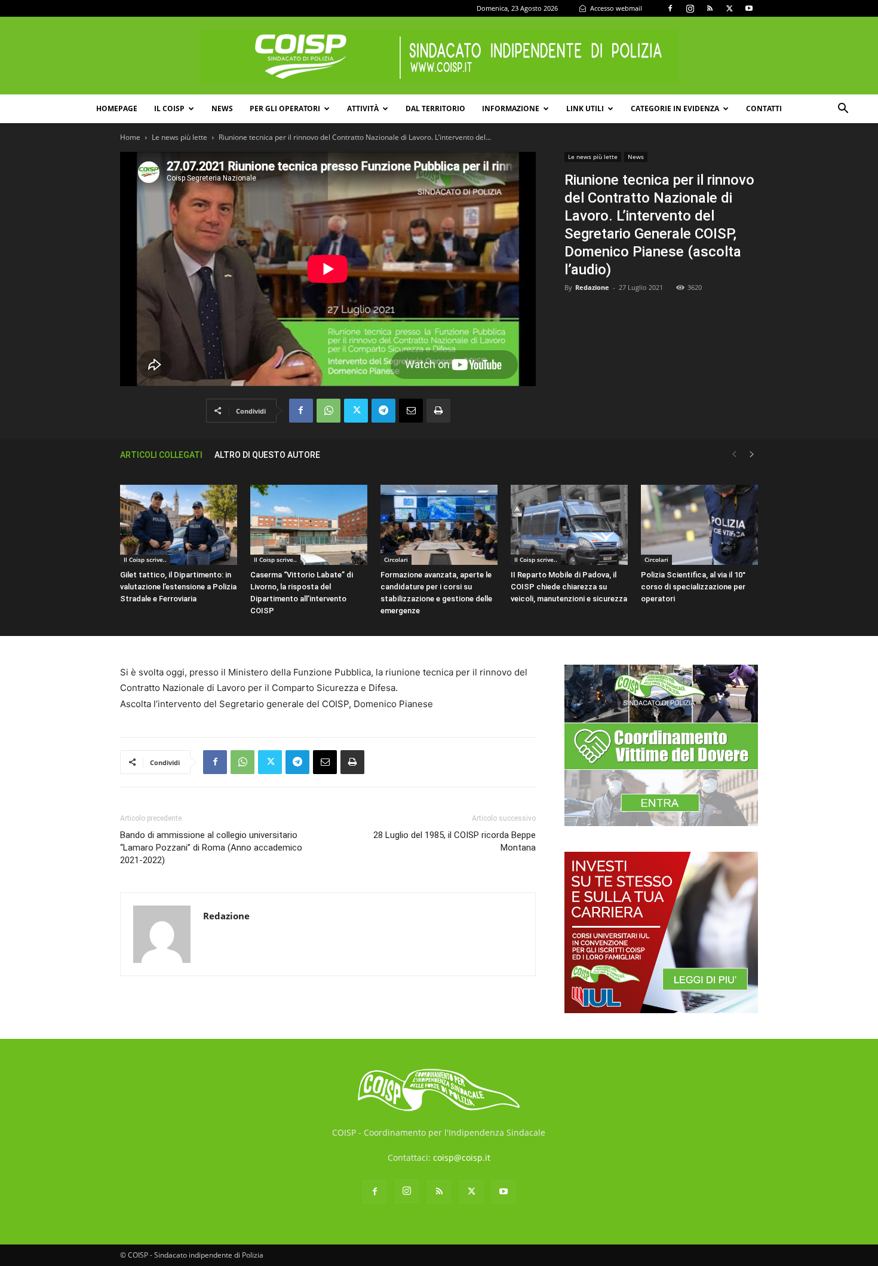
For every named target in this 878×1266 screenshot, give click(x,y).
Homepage (116, 108)
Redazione (592, 287)
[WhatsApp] (328, 411)
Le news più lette (179, 137)
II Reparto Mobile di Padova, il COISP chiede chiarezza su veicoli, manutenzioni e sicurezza (569, 586)
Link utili (585, 108)
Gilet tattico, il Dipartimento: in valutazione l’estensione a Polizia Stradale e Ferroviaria (178, 586)
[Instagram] (690, 8)
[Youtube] (749, 8)
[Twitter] (729, 8)
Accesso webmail (615, 8)
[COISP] (439, 56)
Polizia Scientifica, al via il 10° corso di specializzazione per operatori (693, 586)
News (222, 108)
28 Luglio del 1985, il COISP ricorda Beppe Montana (454, 841)
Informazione (510, 108)
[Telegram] (383, 411)
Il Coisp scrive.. (145, 559)
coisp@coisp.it (461, 1157)
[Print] (438, 411)
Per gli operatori (285, 108)
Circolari (396, 559)
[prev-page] (734, 454)
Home (130, 137)
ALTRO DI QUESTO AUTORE (267, 455)
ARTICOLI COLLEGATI (161, 455)
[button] (842, 109)
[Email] (411, 411)
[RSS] (710, 8)
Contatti (764, 108)
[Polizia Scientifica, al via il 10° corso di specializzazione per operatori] (699, 525)
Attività (363, 108)
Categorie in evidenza (675, 108)
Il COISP (169, 108)
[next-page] (752, 454)
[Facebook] (670, 8)
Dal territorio (435, 108)
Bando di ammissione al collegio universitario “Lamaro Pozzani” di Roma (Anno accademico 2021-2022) (211, 848)
